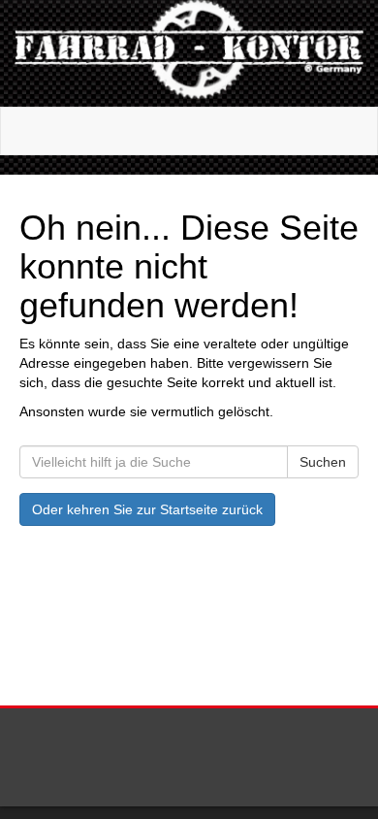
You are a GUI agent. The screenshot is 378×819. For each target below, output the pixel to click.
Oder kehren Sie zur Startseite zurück (147, 509)
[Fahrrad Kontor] (189, 53)
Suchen (322, 462)
